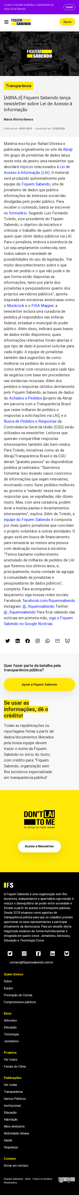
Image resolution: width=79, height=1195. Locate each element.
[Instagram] (24, 954)
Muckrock (15, 305)
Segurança (11, 1147)
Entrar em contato (16, 1165)
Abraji (67, 149)
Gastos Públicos (15, 1099)
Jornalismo (11, 1041)
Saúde (8, 1140)
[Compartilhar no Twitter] (8, 641)
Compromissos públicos (20, 1002)
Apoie (67, 22)
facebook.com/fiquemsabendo (49, 600)
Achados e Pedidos (25, 398)
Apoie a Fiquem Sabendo (39, 684)
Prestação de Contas (18, 995)
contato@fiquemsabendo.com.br (31, 962)
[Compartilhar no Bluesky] (67, 641)
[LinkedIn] (52, 954)
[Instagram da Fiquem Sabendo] (37, 641)
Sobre (8, 981)
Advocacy (10, 1020)
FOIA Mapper (42, 305)
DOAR (69, 7)
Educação (10, 1027)
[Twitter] (10, 954)
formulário (18, 213)
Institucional (12, 1105)
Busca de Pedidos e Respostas (30, 421)
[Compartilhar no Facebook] (27, 641)
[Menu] (6, 22)
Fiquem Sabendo (36, 184)
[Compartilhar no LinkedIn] (17, 641)
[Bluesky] (67, 954)
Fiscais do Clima (15, 1066)
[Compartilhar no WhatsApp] (47, 641)
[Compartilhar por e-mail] (57, 641)
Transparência (18, 85)
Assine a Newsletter (39, 846)
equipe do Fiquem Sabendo (27, 519)
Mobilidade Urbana (16, 1133)
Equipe (8, 988)
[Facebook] (38, 954)
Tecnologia (11, 1034)
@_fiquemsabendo (38, 606)
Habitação (11, 1119)
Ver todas (10, 1085)
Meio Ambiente (14, 1126)
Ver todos (10, 1059)
